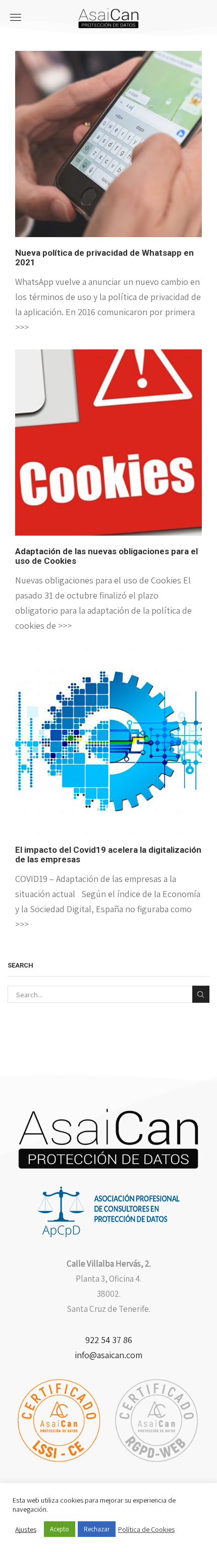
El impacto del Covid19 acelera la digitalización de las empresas (108, 854)
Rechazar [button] (97, 1529)
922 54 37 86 (108, 1340)
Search (200, 994)
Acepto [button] (59, 1529)
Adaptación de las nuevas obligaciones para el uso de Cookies (106, 556)
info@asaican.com (108, 1355)
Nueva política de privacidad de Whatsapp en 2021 (104, 257)
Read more (108, 153)
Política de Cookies (146, 1529)
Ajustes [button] (25, 1529)
